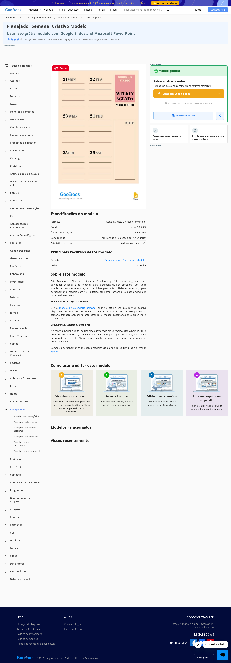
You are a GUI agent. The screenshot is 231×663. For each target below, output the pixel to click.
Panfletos (15, 242)
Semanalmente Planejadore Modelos (125, 260)
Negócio (48, 9)
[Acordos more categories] (5, 81)
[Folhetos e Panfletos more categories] (5, 112)
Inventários (17, 281)
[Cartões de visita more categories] (5, 127)
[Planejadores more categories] (5, 409)
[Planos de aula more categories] (5, 328)
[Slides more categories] (5, 556)
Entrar (198, 9)
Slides (13, 555)
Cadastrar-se (217, 9)
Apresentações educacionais (19, 225)
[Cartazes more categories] (5, 475)
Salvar (63, 68)
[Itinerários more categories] (5, 305)
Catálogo (15, 158)
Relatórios (16, 524)
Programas (16, 490)
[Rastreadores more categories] (5, 571)
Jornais (14, 312)
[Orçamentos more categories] (5, 119)
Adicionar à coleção (185, 115)
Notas (13, 393)
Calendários (17, 150)
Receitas (15, 517)
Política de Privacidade (29, 634)
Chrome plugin (72, 624)
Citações (15, 509)
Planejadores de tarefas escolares (25, 429)
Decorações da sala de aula (23, 183)
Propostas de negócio (23, 142)
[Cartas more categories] (5, 344)
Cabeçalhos (17, 274)
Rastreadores (18, 571)
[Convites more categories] (5, 289)
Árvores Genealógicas (22, 235)
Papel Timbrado (19, 336)
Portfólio (15, 459)
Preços (114, 9)
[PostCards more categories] (5, 467)
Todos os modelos (21, 65)
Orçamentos (17, 119)
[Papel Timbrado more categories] (5, 336)
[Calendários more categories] (5, 150)
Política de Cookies (27, 638)
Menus (14, 370)
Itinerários (16, 305)
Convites (15, 289)
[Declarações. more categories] (5, 564)
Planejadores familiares (25, 421)
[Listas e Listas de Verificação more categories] (5, 351)
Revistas (15, 362)
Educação (73, 9)
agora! (54, 351)
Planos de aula (18, 328)
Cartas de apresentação (24, 208)
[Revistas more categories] (5, 363)
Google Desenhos (20, 250)
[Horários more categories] (5, 540)
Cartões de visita (20, 127)
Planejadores (17, 409)
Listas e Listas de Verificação (20, 353)
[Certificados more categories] (5, 166)
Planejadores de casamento (27, 451)
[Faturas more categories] (5, 297)
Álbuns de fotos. (20, 401)
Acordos (15, 80)
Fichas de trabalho (21, 579)
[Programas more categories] (5, 490)
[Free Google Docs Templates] (13, 9)
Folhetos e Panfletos (22, 111)
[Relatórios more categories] (5, 525)
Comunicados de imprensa (26, 482)
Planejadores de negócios (26, 416)
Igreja (61, 9)
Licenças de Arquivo (28, 624)
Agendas (15, 73)
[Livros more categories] (5, 104)
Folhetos (15, 96)
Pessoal (88, 9)
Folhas (14, 548)
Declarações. (17, 563)
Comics (14, 192)
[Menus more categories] (5, 370)
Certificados (17, 166)
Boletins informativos (23, 378)
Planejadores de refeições (26, 436)
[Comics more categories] (5, 193)
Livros (13, 104)
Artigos (14, 88)
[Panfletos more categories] (5, 243)
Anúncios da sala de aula (25, 173)
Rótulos (14, 320)
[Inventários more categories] (5, 282)
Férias (101, 9)
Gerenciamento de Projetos (21, 499)
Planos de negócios (21, 135)
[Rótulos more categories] (5, 320)
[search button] (168, 10)
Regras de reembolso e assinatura (36, 643)
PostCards (16, 467)
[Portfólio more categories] (5, 459)
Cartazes (15, 474)
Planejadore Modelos (40, 17)
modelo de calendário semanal (77, 307)
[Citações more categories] (5, 509)
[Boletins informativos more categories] (5, 378)
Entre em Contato (74, 629)
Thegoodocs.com (13, 17)
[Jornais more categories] (5, 313)
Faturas (14, 297)
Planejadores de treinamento (22, 444)
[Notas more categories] (5, 394)
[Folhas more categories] (5, 548)
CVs (12, 216)
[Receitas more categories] (5, 517)
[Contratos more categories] (5, 201)
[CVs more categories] (5, 216)
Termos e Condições (28, 629)
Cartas (14, 343)
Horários (15, 540)
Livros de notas (19, 258)
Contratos (16, 200)
